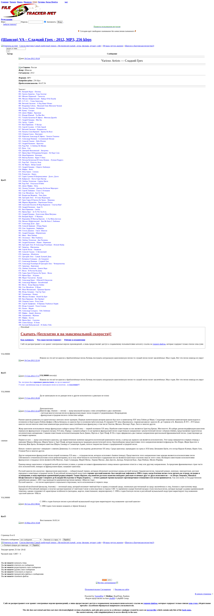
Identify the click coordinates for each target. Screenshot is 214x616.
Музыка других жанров (113, 46)
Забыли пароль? (10, 24)
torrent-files (152, 610)
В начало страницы (203, 594)
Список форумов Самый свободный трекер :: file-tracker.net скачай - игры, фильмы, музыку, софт (60, 46)
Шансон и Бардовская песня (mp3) (139, 46)
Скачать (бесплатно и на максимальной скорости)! (66, 334)
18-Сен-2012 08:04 (32, 504)
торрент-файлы (159, 344)
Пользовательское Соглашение (98, 589)
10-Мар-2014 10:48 (32, 523)
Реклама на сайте (122, 589)
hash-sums (186, 610)
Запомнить (51, 22)
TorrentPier (99, 596)
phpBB (112, 598)
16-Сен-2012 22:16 (32, 360)
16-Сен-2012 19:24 (32, 58)
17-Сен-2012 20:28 (32, 398)
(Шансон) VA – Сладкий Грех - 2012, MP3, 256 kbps (46, 39)
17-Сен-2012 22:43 (32, 411)
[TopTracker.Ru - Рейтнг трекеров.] (117, 583)
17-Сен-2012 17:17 (32, 376)
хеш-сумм (193, 603)
